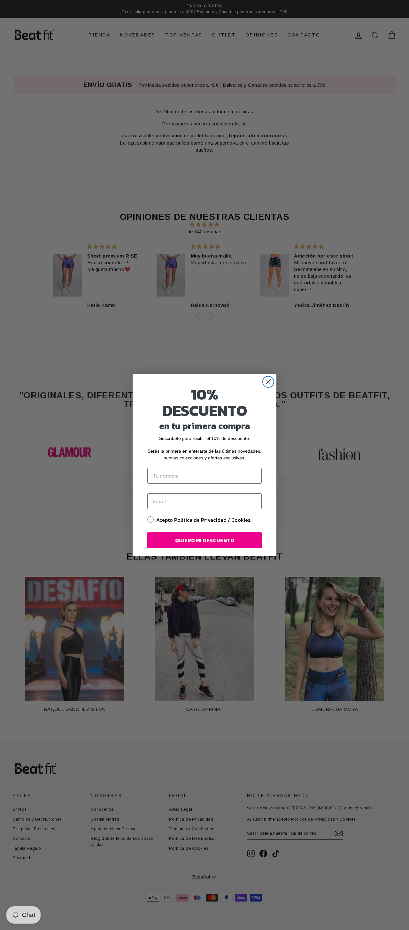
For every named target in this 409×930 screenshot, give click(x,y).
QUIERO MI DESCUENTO (204, 540)
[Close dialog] (268, 381)
